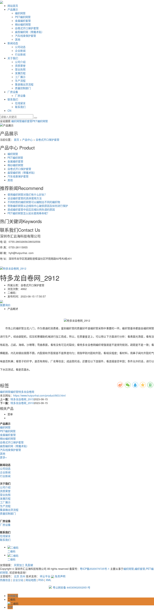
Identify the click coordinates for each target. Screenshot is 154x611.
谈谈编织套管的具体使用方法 (25, 198)
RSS (41, 580)
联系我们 (13, 99)
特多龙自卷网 (26, 392)
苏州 (22, 576)
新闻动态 (13, 43)
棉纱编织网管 (23, 24)
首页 (16, 139)
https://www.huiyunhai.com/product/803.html (39, 395)
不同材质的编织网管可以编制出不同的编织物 (34, 202)
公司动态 (20, 47)
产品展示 (13, 9)
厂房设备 (13, 92)
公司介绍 (20, 62)
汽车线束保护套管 (25, 35)
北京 (16, 576)
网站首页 (13, 5)
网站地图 (31, 580)
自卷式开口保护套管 (27, 28)
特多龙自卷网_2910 (22, 403)
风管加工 (19, 565)
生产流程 (20, 80)
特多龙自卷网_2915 (22, 399)
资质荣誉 (20, 65)
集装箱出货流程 (24, 84)
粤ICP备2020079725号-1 (94, 569)
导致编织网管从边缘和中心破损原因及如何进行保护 (38, 206)
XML (48, 580)
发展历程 (20, 73)
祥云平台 (45, 576)
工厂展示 (20, 77)
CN (9, 110)
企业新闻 (20, 50)
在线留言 (20, 103)
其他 (17, 39)
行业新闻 (20, 54)
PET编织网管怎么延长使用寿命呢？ (28, 213)
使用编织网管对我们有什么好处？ (27, 194)
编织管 (14, 392)
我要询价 (5, 305)
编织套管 (27, 121)
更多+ (3, 457)
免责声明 (60, 576)
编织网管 (20, 13)
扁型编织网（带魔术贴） (29, 32)
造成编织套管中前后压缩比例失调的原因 (31, 209)
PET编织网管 (23, 17)
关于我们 (13, 58)
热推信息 (5, 580)
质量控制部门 (23, 88)
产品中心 (27, 139)
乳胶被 (29, 565)
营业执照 (20, 69)
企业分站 (18, 580)
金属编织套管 (23, 20)
